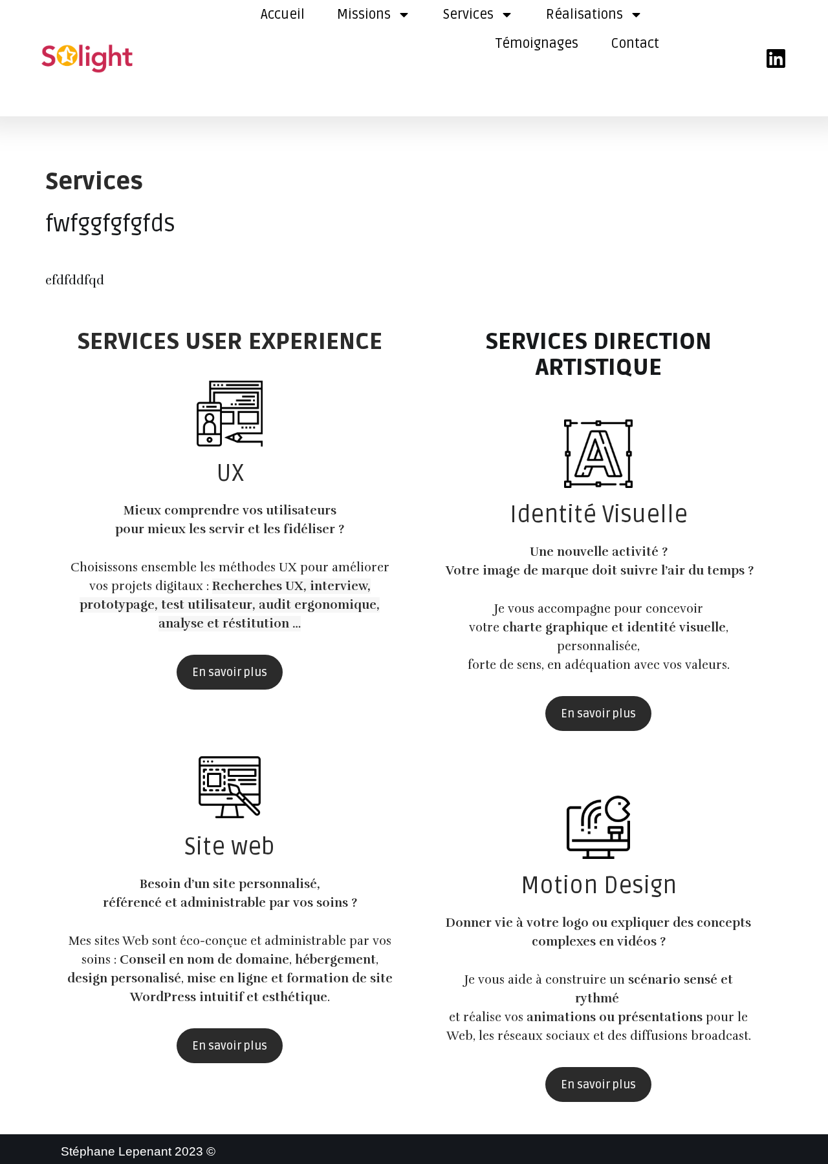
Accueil (283, 14)
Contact (635, 44)
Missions (364, 14)
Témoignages (536, 44)
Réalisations (584, 14)
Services (468, 14)
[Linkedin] (776, 58)
